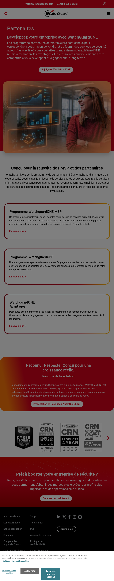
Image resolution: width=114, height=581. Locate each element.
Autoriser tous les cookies (51, 574)
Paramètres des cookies (9, 572)
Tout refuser (30, 571)
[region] (57, 566)
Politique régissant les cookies (16, 561)
